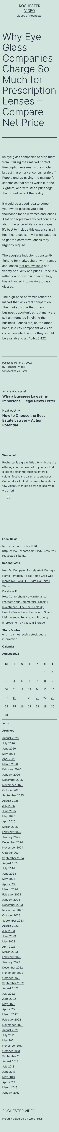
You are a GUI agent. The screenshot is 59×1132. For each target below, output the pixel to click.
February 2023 (11, 957)
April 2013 (8, 1082)
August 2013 (10, 1061)
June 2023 (9, 936)
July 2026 (8, 743)
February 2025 (11, 832)
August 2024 (10, 863)
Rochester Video (18, 1111)
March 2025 (10, 826)
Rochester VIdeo (15, 366)
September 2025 (13, 795)
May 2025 (8, 816)
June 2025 (9, 811)
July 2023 (8, 931)
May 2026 (8, 753)
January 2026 (11, 774)
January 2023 (11, 962)
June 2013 (8, 1071)
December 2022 (12, 967)
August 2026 (10, 738)
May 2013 (8, 1077)
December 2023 (12, 904)
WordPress (36, 1118)
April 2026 (8, 759)
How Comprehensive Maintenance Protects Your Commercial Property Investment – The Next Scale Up (25, 601)
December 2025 (12, 779)
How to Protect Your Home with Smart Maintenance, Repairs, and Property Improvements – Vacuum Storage (27, 617)
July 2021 (8, 1035)
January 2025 (11, 837)
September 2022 (13, 983)
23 (52, 698)
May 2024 (8, 878)
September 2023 (13, 920)
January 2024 (11, 899)
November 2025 (12, 785)
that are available (31, 266)
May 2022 (8, 1004)
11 (14, 689)
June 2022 (9, 998)
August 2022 (10, 988)
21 (37, 698)
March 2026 (10, 764)
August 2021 (10, 1030)
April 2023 (8, 946)
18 (14, 698)
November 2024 (12, 847)
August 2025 (10, 800)
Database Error (12, 591)
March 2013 (9, 1087)
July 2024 (8, 868)
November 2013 (12, 1045)
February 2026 (11, 769)
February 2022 (11, 1019)
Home (24, 370)
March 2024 (10, 889)
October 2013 (11, 1051)
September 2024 (13, 858)
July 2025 (8, 805)
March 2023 (10, 951)
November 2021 (12, 1024)
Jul (8, 723)
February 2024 (11, 894)
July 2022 (8, 993)
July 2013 (8, 1066)
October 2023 (11, 915)
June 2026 (9, 748)
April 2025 (8, 821)
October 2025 (11, 790)
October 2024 (11, 852)
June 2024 (9, 873)
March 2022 (10, 1014)
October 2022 (11, 978)
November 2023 (12, 910)
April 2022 (8, 1009)
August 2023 (10, 925)
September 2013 (12, 1056)
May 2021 (8, 1040)
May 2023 (8, 941)
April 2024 (9, 884)
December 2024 (12, 842)
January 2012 (11, 1092)
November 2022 (12, 972)
